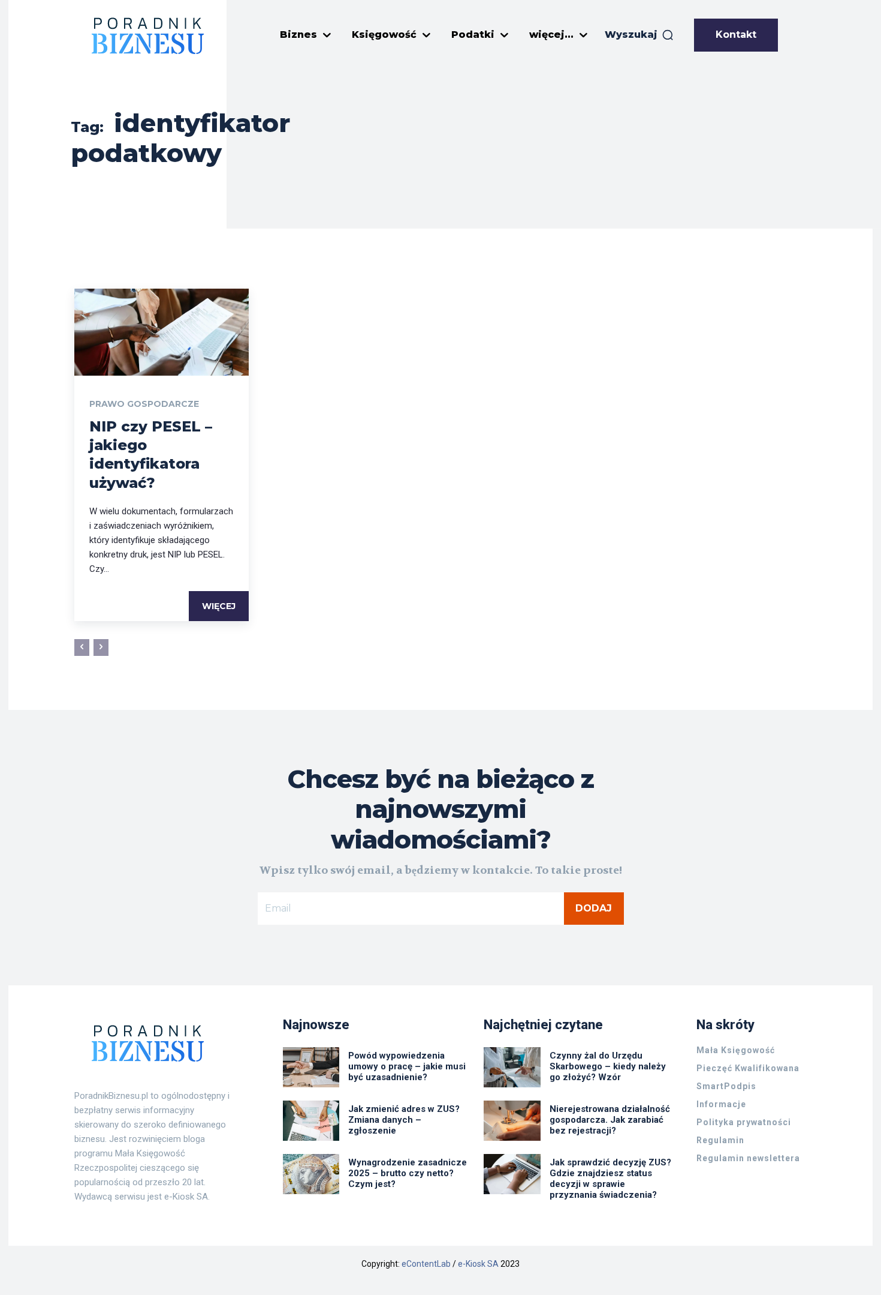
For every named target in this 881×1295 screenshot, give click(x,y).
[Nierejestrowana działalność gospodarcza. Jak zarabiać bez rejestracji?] (512, 1120)
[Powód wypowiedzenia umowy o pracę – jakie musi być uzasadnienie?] (311, 1067)
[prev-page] (81, 647)
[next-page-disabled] (100, 647)
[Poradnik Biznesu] (148, 35)
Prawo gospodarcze (144, 404)
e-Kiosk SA (478, 1264)
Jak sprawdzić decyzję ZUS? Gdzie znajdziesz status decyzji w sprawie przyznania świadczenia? (610, 1178)
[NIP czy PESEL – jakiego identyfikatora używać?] (161, 332)
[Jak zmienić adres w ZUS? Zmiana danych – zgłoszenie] (311, 1120)
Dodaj (593, 908)
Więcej (219, 606)
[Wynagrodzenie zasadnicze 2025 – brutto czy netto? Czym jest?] (311, 1174)
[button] (639, 34)
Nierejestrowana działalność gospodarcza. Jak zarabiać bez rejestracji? (610, 1120)
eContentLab (426, 1264)
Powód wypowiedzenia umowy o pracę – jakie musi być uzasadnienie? (407, 1066)
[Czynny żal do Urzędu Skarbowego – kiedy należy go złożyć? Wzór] (512, 1067)
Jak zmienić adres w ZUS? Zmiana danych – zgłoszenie (404, 1120)
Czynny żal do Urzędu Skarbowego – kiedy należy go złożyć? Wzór (608, 1066)
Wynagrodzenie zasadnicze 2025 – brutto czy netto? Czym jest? (407, 1173)
